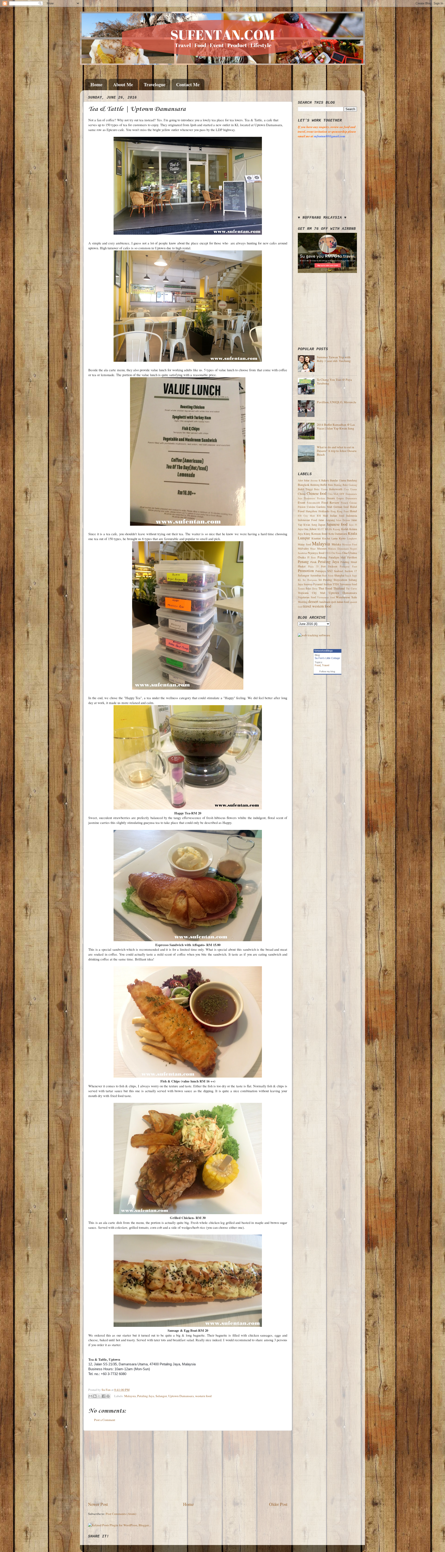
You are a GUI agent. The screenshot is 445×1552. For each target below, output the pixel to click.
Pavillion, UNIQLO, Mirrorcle (336, 402)
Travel (325, 665)
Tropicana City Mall (311, 593)
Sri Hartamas (310, 580)
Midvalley (303, 548)
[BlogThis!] (94, 1396)
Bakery (325, 480)
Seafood (338, 571)
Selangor (161, 1396)
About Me (123, 84)
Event (301, 502)
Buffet (323, 484)
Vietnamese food (326, 597)
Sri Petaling (325, 580)
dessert (313, 601)
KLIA (328, 529)
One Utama (349, 553)
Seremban (315, 575)
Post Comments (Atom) (121, 1514)
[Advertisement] (187, 1466)
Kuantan (316, 538)
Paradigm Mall (337, 557)
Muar (313, 548)
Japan (321, 524)
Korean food (319, 533)
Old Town (336, 553)
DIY (342, 494)
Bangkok (303, 485)
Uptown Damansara (181, 1396)
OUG (328, 553)
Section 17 (351, 571)
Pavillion (352, 557)
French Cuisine (349, 502)
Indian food (337, 515)
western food (203, 1396)
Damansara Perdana (314, 498)
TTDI (336, 584)
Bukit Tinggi (305, 489)
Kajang (336, 529)
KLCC (321, 529)
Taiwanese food (348, 584)
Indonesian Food (307, 520)
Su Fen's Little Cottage (327, 658)
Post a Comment (104, 1420)
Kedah (344, 529)
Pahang (322, 557)
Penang (303, 561)
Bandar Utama (338, 480)
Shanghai (339, 575)
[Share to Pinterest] (108, 1396)
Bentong (315, 484)
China (301, 494)
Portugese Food (348, 566)
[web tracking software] (314, 635)
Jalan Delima (343, 520)
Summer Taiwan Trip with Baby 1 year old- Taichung (334, 359)
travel (307, 606)
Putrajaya (320, 571)
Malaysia (130, 1396)
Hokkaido (323, 511)
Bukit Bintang (335, 484)
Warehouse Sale (346, 597)
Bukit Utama (321, 489)
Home (96, 84)
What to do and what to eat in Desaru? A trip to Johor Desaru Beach (336, 451)
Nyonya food (316, 553)
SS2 (330, 571)
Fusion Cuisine (306, 507)
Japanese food (337, 524)
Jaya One (303, 529)
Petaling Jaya (145, 1396)
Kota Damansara (337, 533)
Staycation (340, 580)
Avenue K (315, 480)
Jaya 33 (353, 524)
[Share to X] (99, 1396)
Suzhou (328, 584)
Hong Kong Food (340, 511)
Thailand (339, 588)
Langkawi (352, 538)
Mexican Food (349, 544)
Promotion (306, 570)
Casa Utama (350, 489)
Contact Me (188, 84)
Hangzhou (311, 511)
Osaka (302, 557)
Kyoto (342, 538)
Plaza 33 (313, 566)
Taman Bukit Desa (307, 588)
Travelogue (154, 84)
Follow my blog (327, 671)
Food (318, 665)
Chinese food (317, 493)
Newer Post (98, 1504)
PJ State (311, 557)
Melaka (336, 544)
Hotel (353, 511)
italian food (343, 602)
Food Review (330, 502)
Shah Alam (327, 575)
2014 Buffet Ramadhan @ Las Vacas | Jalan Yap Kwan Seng (336, 426)
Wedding (303, 602)
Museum (322, 548)
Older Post (278, 1504)
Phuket (301, 566)
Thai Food (325, 588)
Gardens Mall (324, 507)
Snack (348, 575)
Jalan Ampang (326, 520)
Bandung (352, 480)
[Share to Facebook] (103, 1396)
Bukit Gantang (350, 484)
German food (341, 507)
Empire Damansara (347, 498)
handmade (325, 602)
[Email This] (90, 1396)
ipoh (333, 602)
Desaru (331, 498)
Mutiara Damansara (338, 548)
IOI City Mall (306, 515)
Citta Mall (333, 494)
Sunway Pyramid (313, 584)
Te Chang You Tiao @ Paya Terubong (334, 381)
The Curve (351, 588)
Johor (313, 529)
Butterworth (335, 489)
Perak (313, 562)
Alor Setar (303, 480)
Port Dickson (329, 566)
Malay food (304, 544)
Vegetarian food (307, 597)
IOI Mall (322, 515)
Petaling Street (348, 562)
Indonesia (351, 515)
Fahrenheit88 (313, 502)
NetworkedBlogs (323, 650)
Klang (307, 533)
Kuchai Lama (329, 538)
